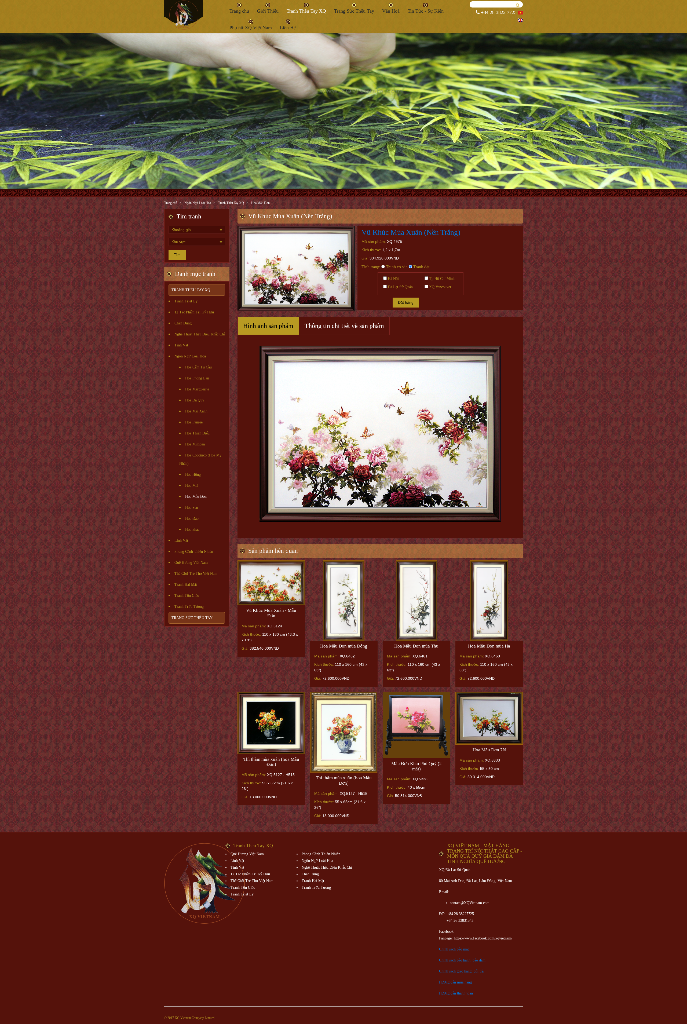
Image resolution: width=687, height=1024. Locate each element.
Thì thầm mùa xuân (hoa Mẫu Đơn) (271, 762)
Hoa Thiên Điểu (197, 433)
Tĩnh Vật (181, 345)
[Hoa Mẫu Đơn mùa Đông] (344, 600)
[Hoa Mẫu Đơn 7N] (489, 718)
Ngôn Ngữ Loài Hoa (197, 203)
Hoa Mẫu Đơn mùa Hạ (489, 646)
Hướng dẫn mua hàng (455, 982)
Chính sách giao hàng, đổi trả (461, 971)
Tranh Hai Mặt (185, 585)
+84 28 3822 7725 (498, 12)
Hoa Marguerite (197, 389)
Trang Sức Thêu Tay (354, 11)
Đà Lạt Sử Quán (400, 287)
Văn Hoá (391, 11)
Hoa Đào (192, 519)
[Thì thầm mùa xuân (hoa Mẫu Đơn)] (271, 723)
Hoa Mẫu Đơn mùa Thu (416, 646)
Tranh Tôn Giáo (186, 596)
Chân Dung (183, 323)
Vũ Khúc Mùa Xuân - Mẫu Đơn (271, 613)
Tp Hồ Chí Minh (441, 279)
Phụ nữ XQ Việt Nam (250, 27)
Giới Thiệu (268, 11)
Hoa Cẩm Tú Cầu (198, 367)
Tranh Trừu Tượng (189, 607)
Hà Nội (393, 279)
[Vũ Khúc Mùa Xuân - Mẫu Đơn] (271, 582)
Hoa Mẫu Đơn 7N (489, 749)
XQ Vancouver (439, 287)
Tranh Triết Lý (186, 301)
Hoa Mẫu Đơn (260, 203)
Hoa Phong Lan (197, 378)
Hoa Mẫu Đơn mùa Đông (343, 646)
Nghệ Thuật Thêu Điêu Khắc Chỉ (199, 334)
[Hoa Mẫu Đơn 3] (416, 725)
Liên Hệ (288, 27)
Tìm (177, 255)
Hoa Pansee (194, 422)
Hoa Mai (191, 486)
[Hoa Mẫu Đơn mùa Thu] (416, 600)
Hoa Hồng (193, 475)
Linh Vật (181, 541)
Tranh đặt (420, 267)
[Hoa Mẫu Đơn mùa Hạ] (489, 600)
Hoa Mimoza (195, 444)
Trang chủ (239, 11)
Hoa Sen (191, 508)
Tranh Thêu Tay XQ (306, 11)
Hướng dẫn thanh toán (456, 993)
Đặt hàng (406, 302)
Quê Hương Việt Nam (191, 563)
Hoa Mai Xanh (196, 411)
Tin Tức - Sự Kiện (426, 11)
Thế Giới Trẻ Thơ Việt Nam (195, 574)
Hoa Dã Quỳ (194, 400)
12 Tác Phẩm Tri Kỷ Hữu (194, 312)
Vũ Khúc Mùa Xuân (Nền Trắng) (410, 232)
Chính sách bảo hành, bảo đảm (462, 960)
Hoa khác (192, 530)
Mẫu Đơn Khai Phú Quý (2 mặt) (416, 766)
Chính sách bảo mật (454, 949)
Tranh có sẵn (396, 267)
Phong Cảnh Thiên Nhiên (193, 552)
